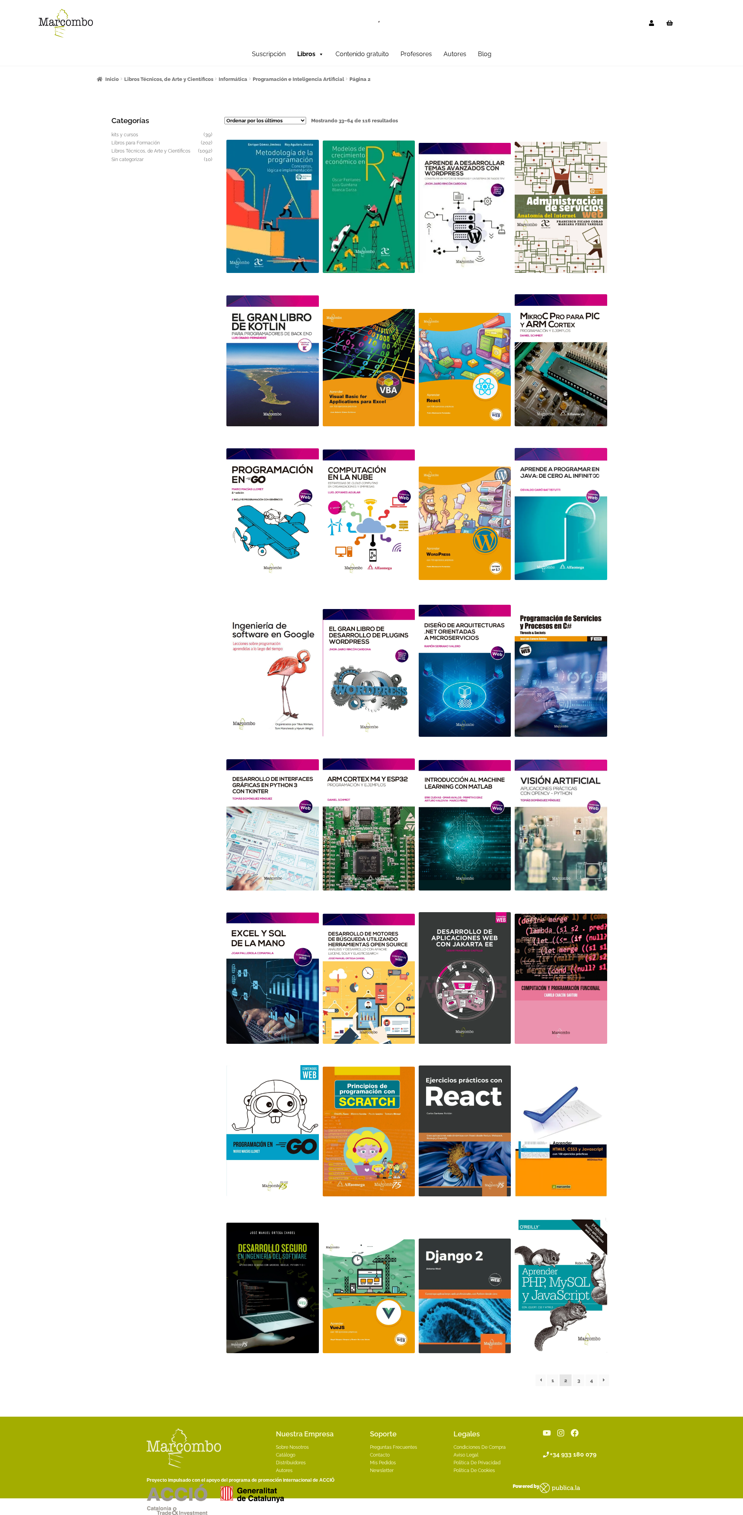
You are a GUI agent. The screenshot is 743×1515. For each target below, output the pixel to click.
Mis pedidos (383, 1462)
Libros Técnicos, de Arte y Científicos (168, 79)
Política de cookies (474, 1470)
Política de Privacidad (477, 1462)
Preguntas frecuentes (393, 1447)
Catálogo (285, 1455)
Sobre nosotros (292, 1447)
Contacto (380, 1455)
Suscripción (269, 54)
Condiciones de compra (480, 1447)
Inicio (112, 79)
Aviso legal (466, 1455)
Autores (454, 54)
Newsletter (382, 1470)
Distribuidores (291, 1462)
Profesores (416, 54)
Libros (306, 54)
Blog (484, 54)
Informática (233, 79)
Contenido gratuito (362, 54)
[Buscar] (375, 23)
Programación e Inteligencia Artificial (298, 79)
